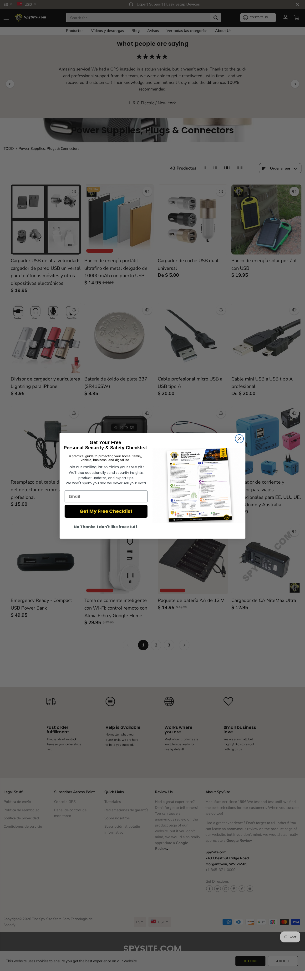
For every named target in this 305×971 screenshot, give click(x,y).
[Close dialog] (239, 439)
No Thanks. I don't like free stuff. (106, 527)
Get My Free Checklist (106, 511)
